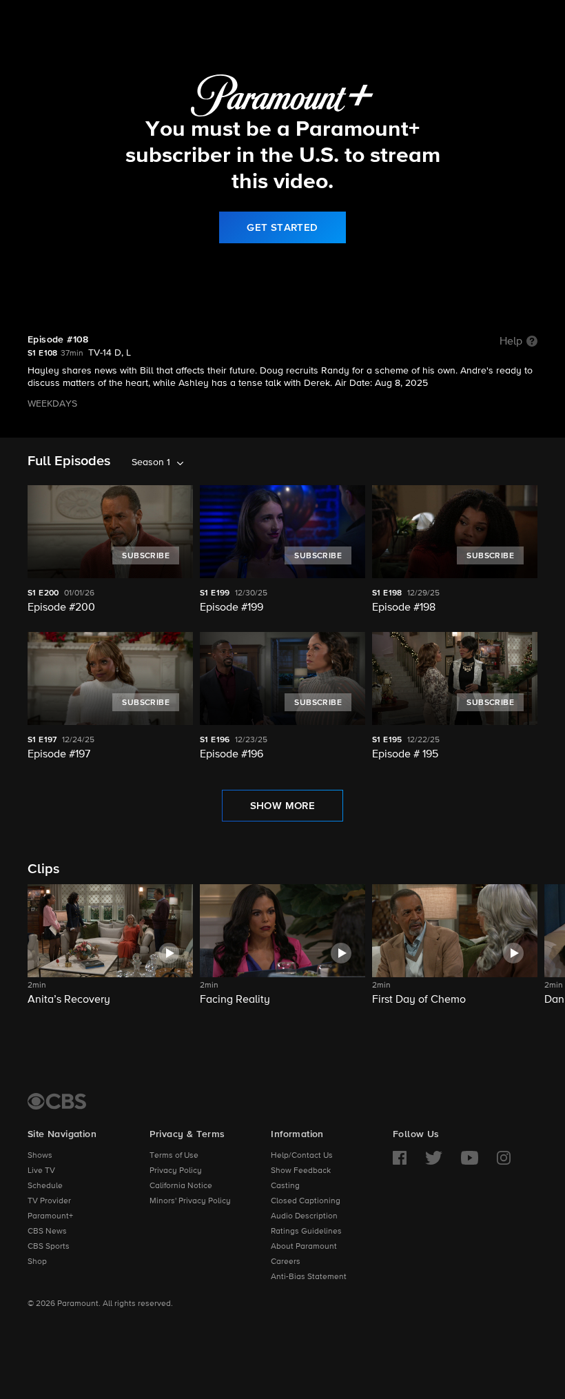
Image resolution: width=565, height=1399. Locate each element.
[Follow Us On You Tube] (469, 1158)
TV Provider (49, 1201)
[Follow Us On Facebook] (400, 1158)
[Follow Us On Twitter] (433, 1158)
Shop (37, 1262)
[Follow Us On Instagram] (504, 1158)
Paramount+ (50, 1216)
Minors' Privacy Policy (190, 1201)
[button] (110, 953)
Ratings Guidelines (306, 1231)
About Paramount (304, 1247)
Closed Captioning (305, 1201)
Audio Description (304, 1216)
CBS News (47, 1231)
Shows (40, 1156)
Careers (285, 1262)
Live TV (41, 1171)
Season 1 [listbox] (151, 462)
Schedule (45, 1186)
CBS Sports (49, 1247)
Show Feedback (301, 1171)
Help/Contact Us (302, 1156)
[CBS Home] (57, 1101)
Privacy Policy (176, 1171)
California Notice (181, 1186)
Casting (285, 1186)
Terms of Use (174, 1156)
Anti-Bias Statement (309, 1277)
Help (511, 341)
